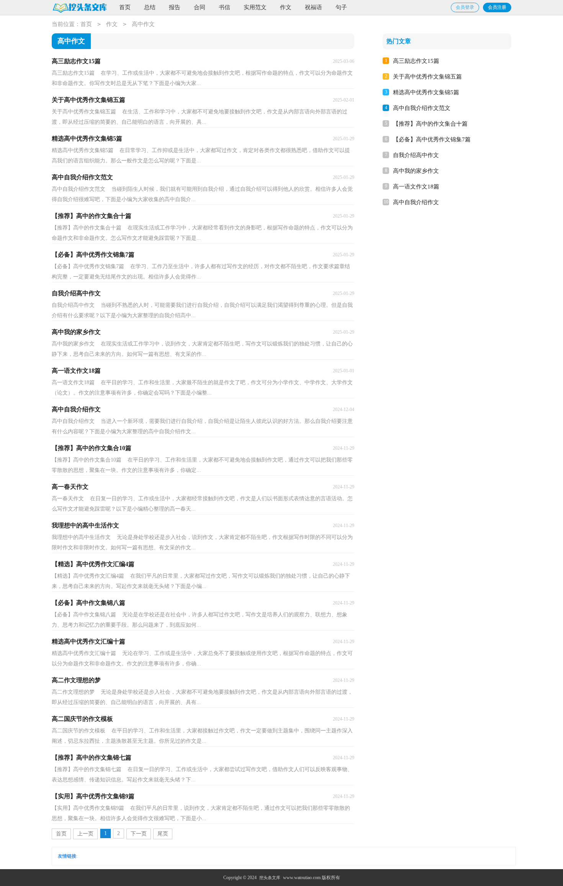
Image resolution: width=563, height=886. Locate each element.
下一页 (139, 834)
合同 (199, 7)
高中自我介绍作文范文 (421, 108)
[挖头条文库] (79, 8)
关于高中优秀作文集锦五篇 (427, 77)
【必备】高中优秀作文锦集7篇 (432, 139)
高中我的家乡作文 (416, 171)
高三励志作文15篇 (416, 61)
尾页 (162, 834)
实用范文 (255, 7)
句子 (341, 7)
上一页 (85, 834)
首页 (125, 7)
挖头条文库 (269, 877)
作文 (285, 7)
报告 (174, 7)
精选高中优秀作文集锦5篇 (426, 92)
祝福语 (313, 7)
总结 (149, 7)
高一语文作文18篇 (416, 186)
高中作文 (143, 24)
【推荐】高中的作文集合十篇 (430, 124)
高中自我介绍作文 (416, 202)
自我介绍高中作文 (416, 155)
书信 (224, 7)
